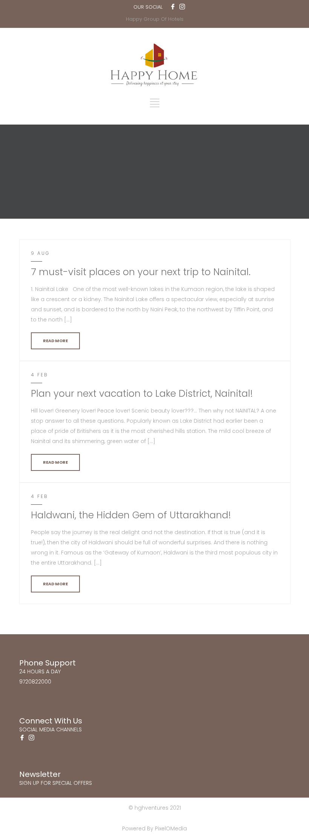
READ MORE (55, 341)
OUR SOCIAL (147, 7)
